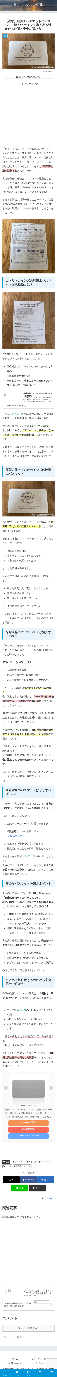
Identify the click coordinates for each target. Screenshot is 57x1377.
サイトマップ (42, 1363)
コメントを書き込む (29, 1328)
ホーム (15, 1359)
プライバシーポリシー (42, 1359)
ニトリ (8, 1166)
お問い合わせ (15, 1363)
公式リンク (16, 836)
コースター (45, 1162)
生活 (7, 1162)
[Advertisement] (28, 114)
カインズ (32, 1162)
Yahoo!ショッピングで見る (28, 1135)
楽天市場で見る (28, 1129)
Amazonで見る (28, 1122)
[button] (37, 1188)
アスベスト (19, 1162)
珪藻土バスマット (23, 1166)
